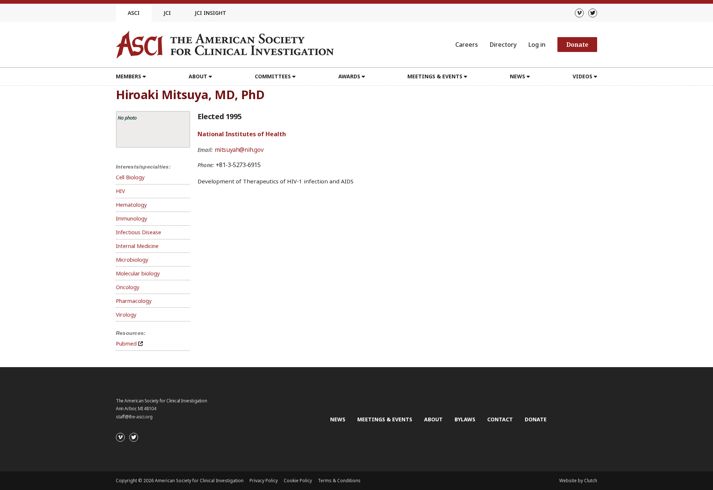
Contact (500, 419)
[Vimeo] (579, 13)
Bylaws (465, 419)
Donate (577, 44)
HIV (120, 191)
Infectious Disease (138, 232)
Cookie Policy (298, 480)
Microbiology (132, 259)
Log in (537, 44)
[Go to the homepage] (225, 44)
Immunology (131, 218)
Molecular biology (138, 273)
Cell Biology (130, 177)
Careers (466, 44)
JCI (167, 12)
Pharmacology (134, 300)
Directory (503, 44)
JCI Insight (210, 12)
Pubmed (126, 343)
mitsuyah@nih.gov (239, 150)
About (433, 419)
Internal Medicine (137, 245)
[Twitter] (592, 13)
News (337, 419)
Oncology (127, 287)
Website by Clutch (578, 480)
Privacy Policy (264, 480)
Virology (126, 314)
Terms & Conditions (339, 480)
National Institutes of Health (242, 134)
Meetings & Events (384, 419)
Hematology (131, 204)
